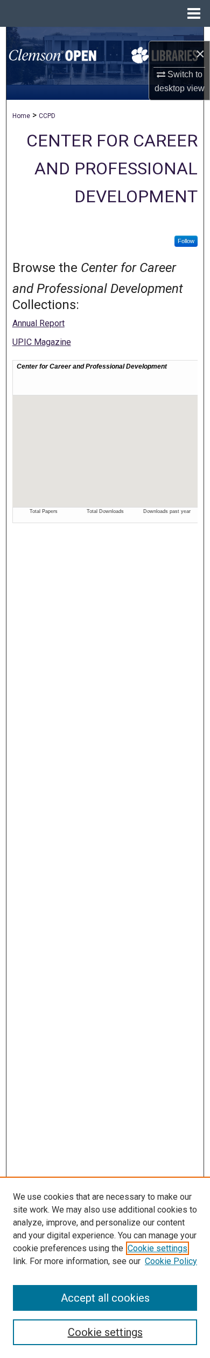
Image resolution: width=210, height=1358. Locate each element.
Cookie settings (157, 1248)
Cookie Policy (171, 1261)
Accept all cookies (105, 1297)
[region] (105, 1267)
